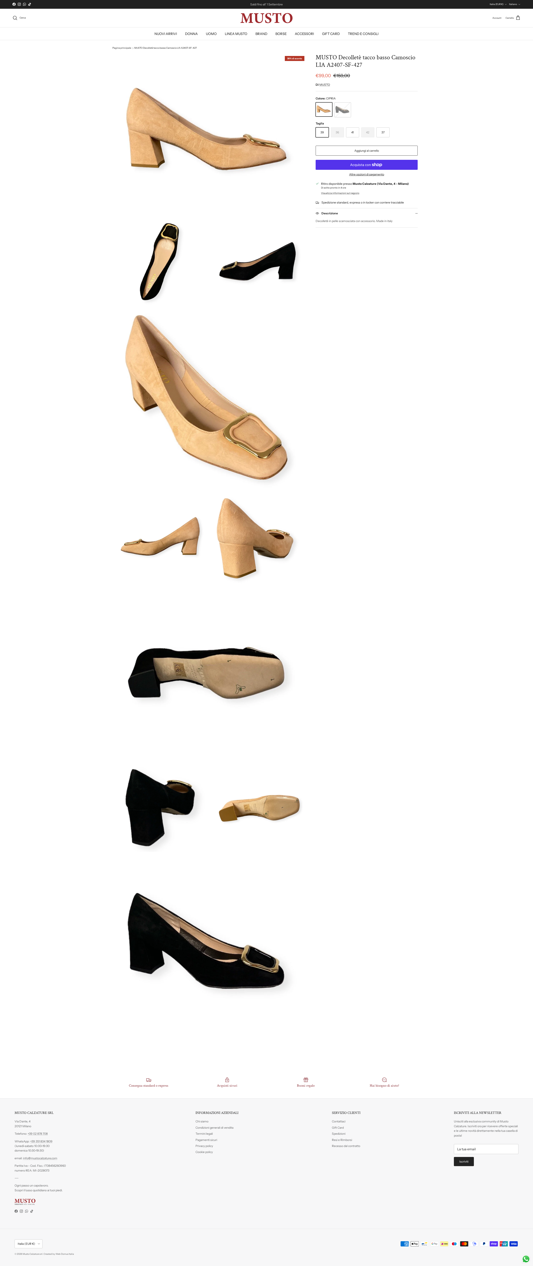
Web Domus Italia (65, 1253)
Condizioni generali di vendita (214, 1127)
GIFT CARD (331, 34)
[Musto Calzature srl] (266, 18)
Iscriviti (463, 1161)
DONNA (191, 34)
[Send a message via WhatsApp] (526, 1259)
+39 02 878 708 (38, 1134)
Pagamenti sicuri (206, 1140)
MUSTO (324, 85)
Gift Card (338, 1127)
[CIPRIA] (324, 109)
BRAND (261, 34)
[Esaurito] (342, 110)
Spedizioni (338, 1134)
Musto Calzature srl (32, 1253)
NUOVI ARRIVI (165, 34)
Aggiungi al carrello (366, 151)
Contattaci (338, 1121)
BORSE (281, 34)
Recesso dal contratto (346, 1146)
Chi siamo (202, 1121)
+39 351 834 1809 (41, 1141)
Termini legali (204, 1134)
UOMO (211, 34)
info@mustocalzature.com (40, 1158)
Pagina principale (121, 48)
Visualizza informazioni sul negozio (340, 193)
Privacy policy (204, 1146)
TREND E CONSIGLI (363, 34)
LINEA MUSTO (236, 34)
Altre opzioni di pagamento (366, 174)
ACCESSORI (304, 34)
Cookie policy (204, 1152)
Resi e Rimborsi (342, 1140)
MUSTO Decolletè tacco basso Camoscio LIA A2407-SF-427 (165, 48)
